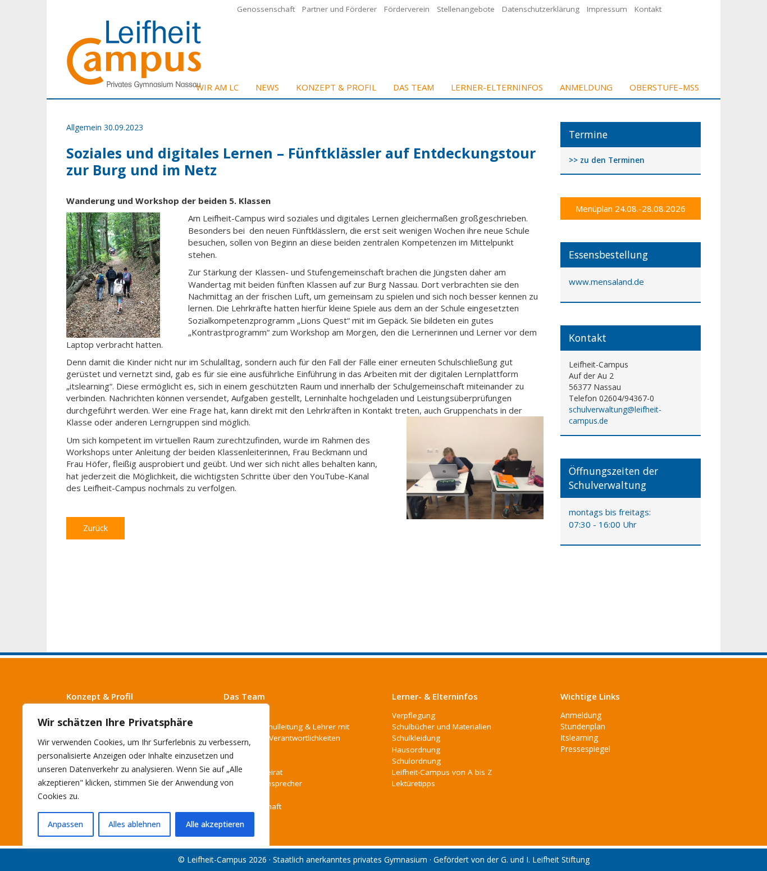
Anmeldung (586, 87)
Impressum (607, 9)
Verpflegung (413, 715)
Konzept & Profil (336, 87)
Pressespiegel (585, 748)
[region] (146, 776)
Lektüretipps (413, 783)
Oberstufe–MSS (664, 87)
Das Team (413, 87)
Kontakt (647, 9)
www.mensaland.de (606, 281)
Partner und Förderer (339, 9)
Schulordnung (416, 761)
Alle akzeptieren (215, 824)
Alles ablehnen (134, 824)
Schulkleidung (416, 738)
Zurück (95, 528)
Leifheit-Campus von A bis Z (442, 772)
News (267, 87)
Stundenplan (582, 726)
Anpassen (65, 824)
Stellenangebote (466, 9)
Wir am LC (217, 87)
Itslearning (579, 737)
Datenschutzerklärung (540, 9)
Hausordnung (416, 750)
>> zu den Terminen (607, 160)
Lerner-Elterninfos (497, 87)
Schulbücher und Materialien (441, 727)
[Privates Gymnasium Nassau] (134, 53)
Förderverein (407, 9)
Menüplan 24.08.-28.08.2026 (631, 208)
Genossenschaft (266, 9)
